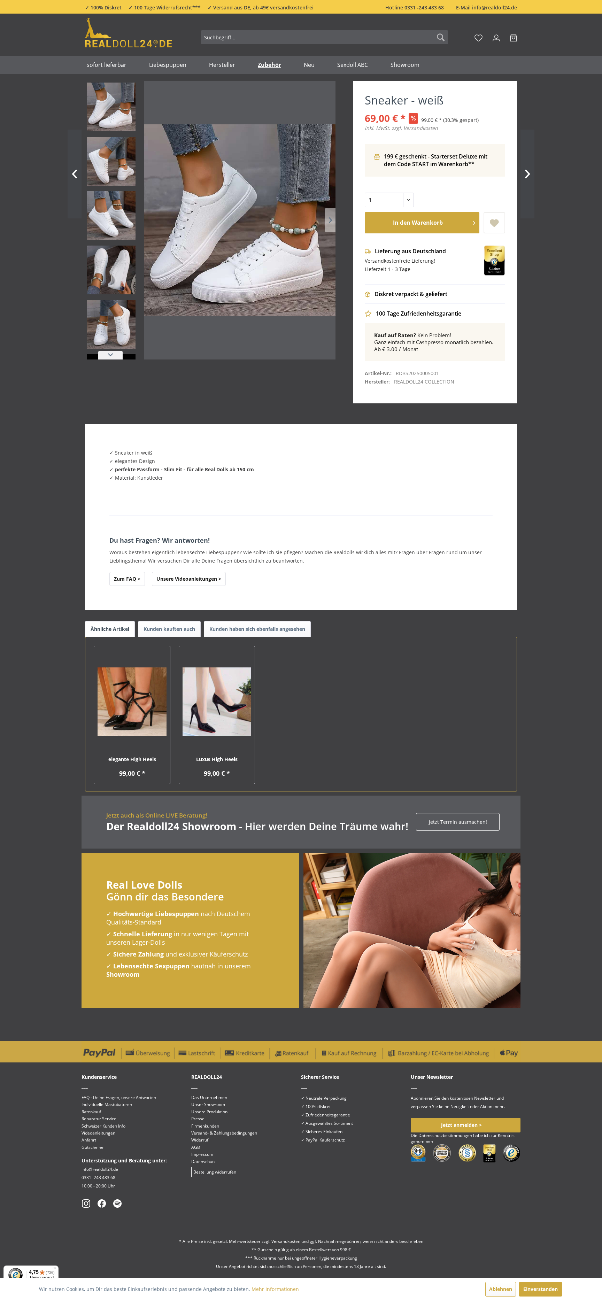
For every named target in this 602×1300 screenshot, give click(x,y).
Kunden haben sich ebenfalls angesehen (257, 629)
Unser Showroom (208, 1104)
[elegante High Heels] (132, 702)
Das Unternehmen (209, 1097)
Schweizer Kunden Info (103, 1126)
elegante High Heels (132, 759)
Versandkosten (285, 1241)
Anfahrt (89, 1140)
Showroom (123, 974)
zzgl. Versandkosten (415, 128)
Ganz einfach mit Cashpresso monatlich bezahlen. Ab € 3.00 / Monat (433, 342)
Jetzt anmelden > (461, 1125)
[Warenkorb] (513, 37)
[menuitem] (324, 37)
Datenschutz (203, 1161)
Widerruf (199, 1140)
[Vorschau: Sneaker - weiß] (111, 107)
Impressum (202, 1154)
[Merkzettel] (478, 37)
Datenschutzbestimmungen (445, 1135)
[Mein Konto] (496, 37)
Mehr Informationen (275, 1289)
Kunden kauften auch (169, 629)
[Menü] (54, 1270)
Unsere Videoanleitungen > (188, 578)
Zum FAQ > (127, 578)
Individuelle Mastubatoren (107, 1104)
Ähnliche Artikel (110, 629)
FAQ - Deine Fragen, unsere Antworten (119, 1097)
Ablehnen (500, 1289)
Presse (197, 1119)
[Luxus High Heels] (217, 702)
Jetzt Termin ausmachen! (458, 822)
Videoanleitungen (98, 1133)
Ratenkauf (91, 1112)
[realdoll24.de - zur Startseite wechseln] (128, 36)
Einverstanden (540, 1289)
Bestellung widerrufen (214, 1172)
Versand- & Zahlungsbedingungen (224, 1133)
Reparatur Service (99, 1119)
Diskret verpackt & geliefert (411, 294)
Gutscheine (92, 1147)
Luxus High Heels (217, 759)
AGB (195, 1147)
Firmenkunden (205, 1126)
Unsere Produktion (209, 1112)
